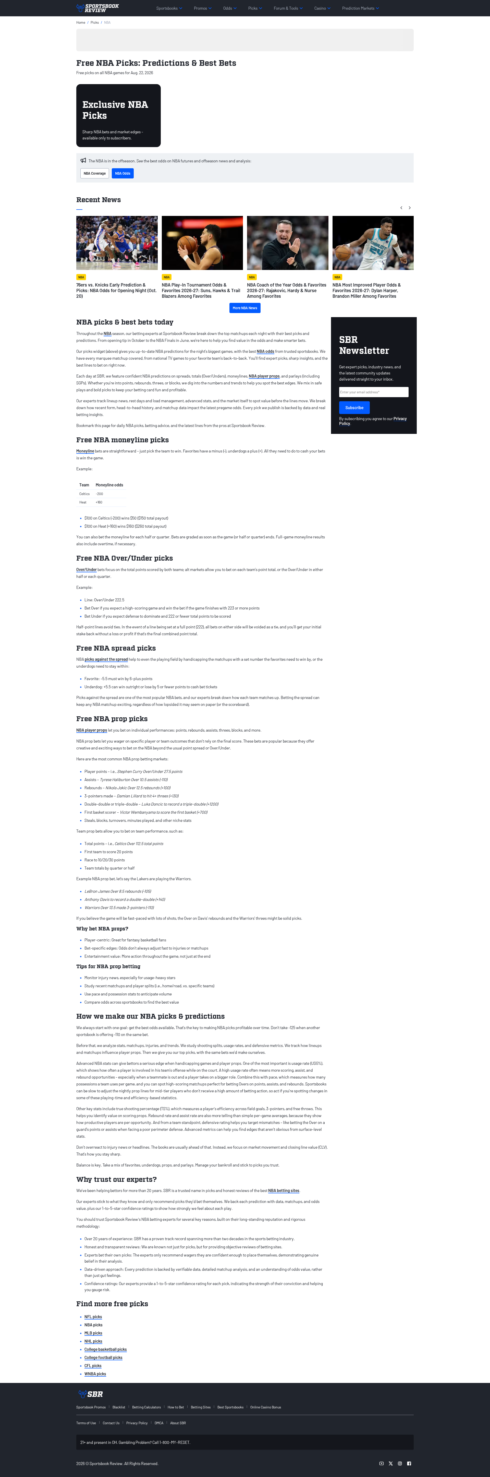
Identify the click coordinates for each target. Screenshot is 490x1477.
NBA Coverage (95, 173)
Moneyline (85, 450)
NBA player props (264, 375)
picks (95, 22)
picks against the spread (106, 659)
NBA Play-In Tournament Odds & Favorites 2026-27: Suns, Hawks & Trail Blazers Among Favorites (201, 290)
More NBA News (245, 308)
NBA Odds (122, 173)
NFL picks (93, 1316)
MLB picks (93, 1332)
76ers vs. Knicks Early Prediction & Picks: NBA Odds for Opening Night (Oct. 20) (116, 290)
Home (80, 22)
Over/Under (86, 569)
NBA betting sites (283, 1190)
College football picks (103, 1357)
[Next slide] (410, 208)
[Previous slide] (401, 208)
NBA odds (265, 351)
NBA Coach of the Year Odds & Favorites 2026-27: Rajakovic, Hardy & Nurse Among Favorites (286, 290)
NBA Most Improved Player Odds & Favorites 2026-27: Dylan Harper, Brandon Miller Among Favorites (367, 290)
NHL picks (93, 1341)
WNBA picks (95, 1373)
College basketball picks (105, 1349)
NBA (108, 333)
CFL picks (93, 1365)
